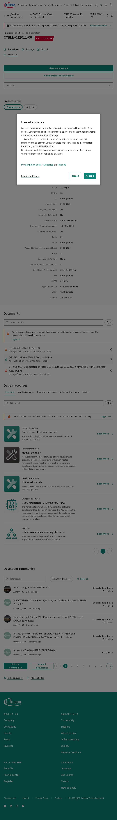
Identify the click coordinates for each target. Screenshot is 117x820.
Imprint (62, 164)
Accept (90, 176)
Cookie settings (30, 176)
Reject (75, 176)
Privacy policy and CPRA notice (37, 164)
